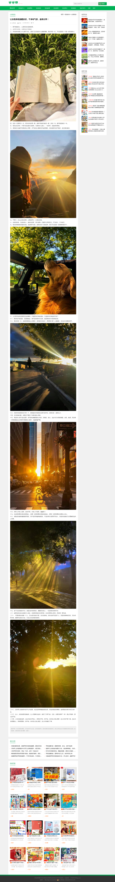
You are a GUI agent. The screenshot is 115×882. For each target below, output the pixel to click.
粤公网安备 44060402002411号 (67, 880)
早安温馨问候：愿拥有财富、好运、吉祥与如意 (59, 746)
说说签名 (38, 8)
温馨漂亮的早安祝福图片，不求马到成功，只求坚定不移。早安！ (26, 756)
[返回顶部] (111, 792)
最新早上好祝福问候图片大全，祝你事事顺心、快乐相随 (61, 748)
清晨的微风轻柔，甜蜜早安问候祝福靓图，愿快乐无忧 (26, 746)
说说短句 (21, 8)
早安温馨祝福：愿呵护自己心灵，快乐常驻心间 (59, 753)
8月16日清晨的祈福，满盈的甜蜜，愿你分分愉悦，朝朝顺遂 (61, 751)
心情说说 (73, 14)
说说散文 (73, 8)
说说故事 (47, 8)
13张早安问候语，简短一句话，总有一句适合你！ (25, 751)
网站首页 (12, 8)
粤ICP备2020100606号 (51, 880)
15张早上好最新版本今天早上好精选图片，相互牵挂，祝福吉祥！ (26, 748)
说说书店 (82, 8)
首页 (62, 14)
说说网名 (29, 8)
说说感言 (56, 8)
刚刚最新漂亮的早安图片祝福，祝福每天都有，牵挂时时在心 (26, 753)
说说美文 (64, 8)
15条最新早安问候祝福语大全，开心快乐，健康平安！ (61, 756)
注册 (89, 8)
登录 (94, 8)
